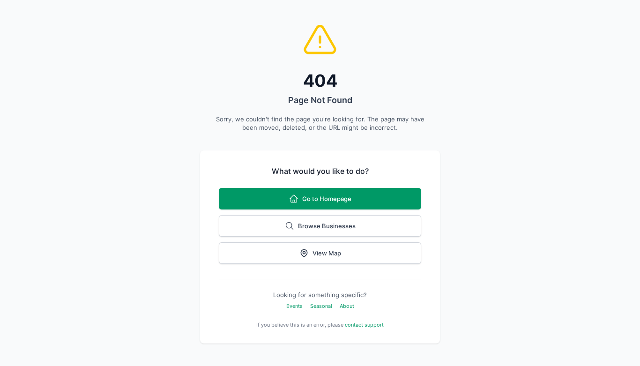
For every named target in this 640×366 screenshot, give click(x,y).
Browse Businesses (327, 226)
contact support (364, 324)
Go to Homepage (326, 198)
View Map (327, 253)
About (347, 306)
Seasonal (321, 306)
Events (294, 306)
